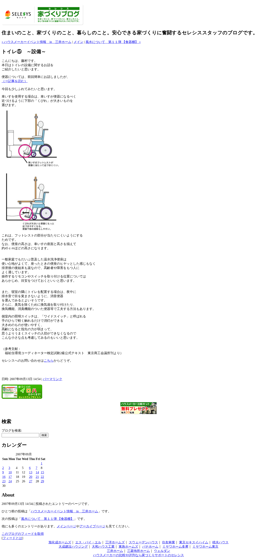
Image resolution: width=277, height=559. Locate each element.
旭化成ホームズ (59, 542)
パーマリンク (52, 379)
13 (30, 472)
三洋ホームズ (115, 542)
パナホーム (150, 546)
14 (37, 472)
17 (10, 476)
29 (42, 481)
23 (3, 481)
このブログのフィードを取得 (23, 533)
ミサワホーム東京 (205, 546)
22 (42, 476)
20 (30, 476)
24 (10, 481)
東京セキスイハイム (193, 542)
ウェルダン (162, 551)
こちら (49, 360)
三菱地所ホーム (138, 551)
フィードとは (12, 538)
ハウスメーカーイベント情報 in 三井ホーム (64, 511)
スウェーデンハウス (143, 542)
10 (10, 472)
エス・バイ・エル (88, 542)
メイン (78, 42)
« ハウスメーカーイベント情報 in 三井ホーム (36, 42)
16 (3, 476)
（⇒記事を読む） (15, 81)
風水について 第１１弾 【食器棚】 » (113, 42)
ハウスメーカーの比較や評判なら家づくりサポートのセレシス (138, 555)
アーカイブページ (92, 526)
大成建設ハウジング (73, 546)
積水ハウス (220, 542)
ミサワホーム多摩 (175, 546)
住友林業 (168, 542)
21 (37, 476)
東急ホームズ (128, 546)
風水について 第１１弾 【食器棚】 (47, 518)
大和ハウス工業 (103, 546)
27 (30, 481)
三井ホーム (115, 551)
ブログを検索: (12, 430)
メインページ (66, 526)
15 (42, 472)
